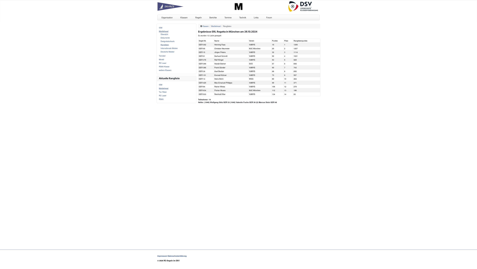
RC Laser (162, 63)
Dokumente (165, 37)
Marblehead (163, 31)
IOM (160, 27)
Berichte (213, 17)
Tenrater (162, 55)
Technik (242, 17)
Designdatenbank (167, 41)
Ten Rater (163, 92)
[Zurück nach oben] (473, 264)
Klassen (184, 17)
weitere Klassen (165, 70)
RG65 (161, 99)
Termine (228, 17)
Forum (269, 17)
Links (256, 17)
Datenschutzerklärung (177, 256)
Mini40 (161, 59)
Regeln (198, 17)
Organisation (167, 17)
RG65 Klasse (164, 66)
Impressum (162, 256)
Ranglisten (165, 44)
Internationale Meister (169, 48)
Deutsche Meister (167, 51)
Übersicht (164, 34)
